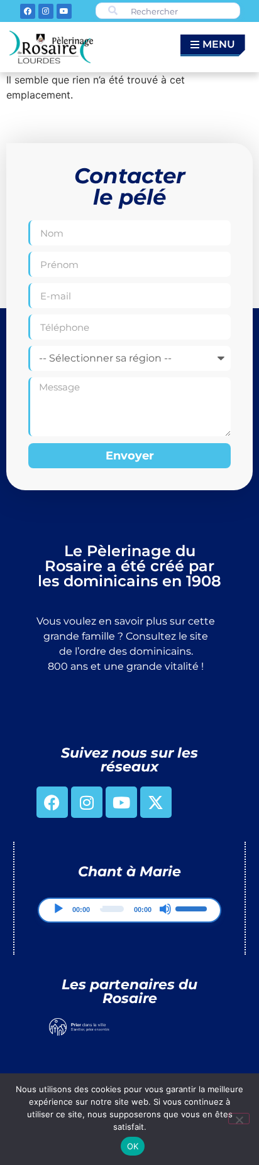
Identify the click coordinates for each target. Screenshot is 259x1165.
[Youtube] (64, 11)
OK (133, 1146)
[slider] (193, 907)
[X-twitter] (156, 802)
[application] (130, 910)
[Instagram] (45, 11)
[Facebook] (27, 11)
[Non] (239, 1118)
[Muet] (165, 909)
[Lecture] (58, 909)
